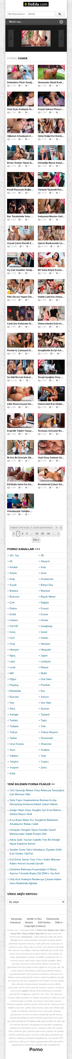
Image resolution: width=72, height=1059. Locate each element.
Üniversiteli (47, 738)
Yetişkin (14, 761)
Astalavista (47, 579)
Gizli (12, 638)
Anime (13, 573)
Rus (43, 691)
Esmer (44, 614)
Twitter (13, 738)
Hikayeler (46, 649)
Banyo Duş (47, 584)
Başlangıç (16, 919)
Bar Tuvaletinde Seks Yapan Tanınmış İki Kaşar (32, 216)
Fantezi (14, 620)
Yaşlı (43, 755)
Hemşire (14, 649)
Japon (44, 655)
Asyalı (13, 584)
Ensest (45, 608)
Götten (44, 638)
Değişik (45, 602)
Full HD (14, 626)
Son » (36, 539)
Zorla (12, 773)
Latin (12, 661)
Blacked (45, 590)
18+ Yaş (14, 555)
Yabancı (14, 755)
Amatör (14, 567)
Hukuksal (15, 922)
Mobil (44, 673)
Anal (43, 567)
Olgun (13, 679)
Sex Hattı (46, 702)
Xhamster (46, 744)
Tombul (14, 720)
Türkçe (13, 732)
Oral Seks (46, 679)
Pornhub (45, 685)
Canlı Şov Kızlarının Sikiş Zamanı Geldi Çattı (31, 323)
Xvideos (45, 749)
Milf (12, 673)
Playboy (14, 685)
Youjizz (45, 761)
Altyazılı (45, 561)
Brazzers (15, 596)
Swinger (14, 714)
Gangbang (46, 626)
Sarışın (45, 696)
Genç (13, 632)
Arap (12, 579)
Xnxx (12, 749)
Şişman (45, 708)
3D (42, 555)
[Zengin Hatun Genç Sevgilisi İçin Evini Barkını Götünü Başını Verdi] (36, 38)
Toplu (44, 720)
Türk (43, 726)
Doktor (13, 608)
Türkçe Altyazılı (49, 732)
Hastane (45, 643)
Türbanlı (14, 726)
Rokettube (15, 691)
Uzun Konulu (17, 744)
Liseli (12, 667)
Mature (44, 667)
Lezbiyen (46, 661)
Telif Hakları (44, 922)
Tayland (45, 714)
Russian (14, 696)
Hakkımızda (52, 919)
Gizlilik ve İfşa (34, 919)
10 (37, 533)
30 (48, 533)
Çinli (12, 602)
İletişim (29, 922)
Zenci (44, 767)
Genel (44, 632)
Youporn (14, 767)
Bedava (14, 590)
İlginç (13, 655)
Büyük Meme (48, 596)
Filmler (44, 620)
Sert (12, 702)
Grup (12, 643)
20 (42, 533)
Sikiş (12, 708)
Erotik (13, 614)
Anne (43, 573)
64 (11, 561)
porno (25, 991)
